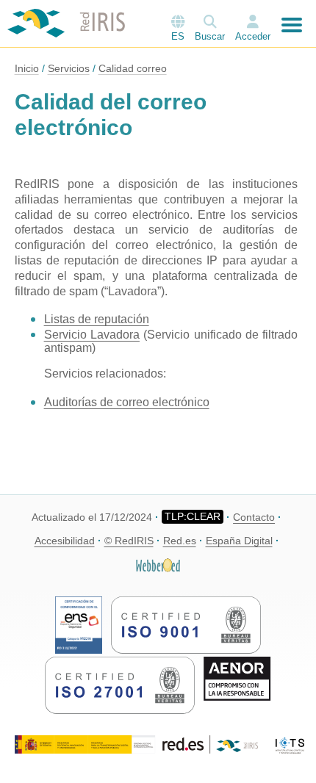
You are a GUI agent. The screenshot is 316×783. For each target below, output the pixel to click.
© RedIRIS (129, 540)
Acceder (252, 36)
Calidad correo (132, 68)
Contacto (254, 517)
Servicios (69, 68)
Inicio (27, 68)
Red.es (179, 540)
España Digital (239, 540)
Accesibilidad (65, 540)
